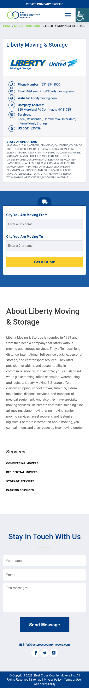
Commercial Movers (22, 463)
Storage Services (20, 481)
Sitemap (36, 679)
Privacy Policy (53, 679)
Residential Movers (22, 472)
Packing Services (20, 490)
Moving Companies (28, 26)
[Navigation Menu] (68, 15)
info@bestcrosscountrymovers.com (46, 644)
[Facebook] (35, 653)
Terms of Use (72, 679)
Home (7, 26)
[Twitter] (44, 653)
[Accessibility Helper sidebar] (82, 15)
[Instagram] (53, 653)
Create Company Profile (44, 4)
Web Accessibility (44, 684)
